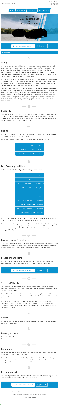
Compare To (32, 10)
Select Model (21, 10)
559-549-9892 (54, 4)
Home (12, 10)
